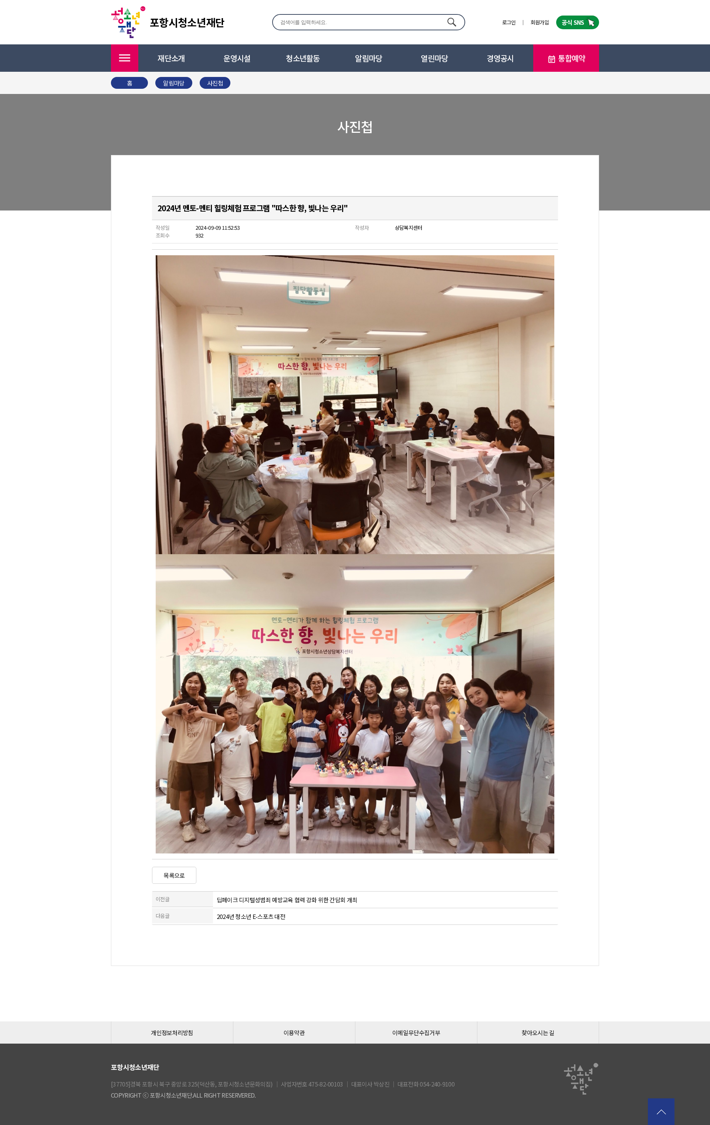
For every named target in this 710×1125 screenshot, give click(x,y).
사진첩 (215, 82)
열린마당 (434, 58)
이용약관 (294, 1032)
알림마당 (368, 58)
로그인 (509, 22)
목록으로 (174, 875)
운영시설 (236, 58)
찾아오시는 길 (537, 1032)
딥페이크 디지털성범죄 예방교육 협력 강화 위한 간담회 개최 (287, 899)
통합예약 (571, 58)
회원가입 (540, 22)
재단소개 (171, 58)
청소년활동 (303, 58)
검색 (451, 22)
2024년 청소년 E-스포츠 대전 (251, 916)
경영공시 (500, 58)
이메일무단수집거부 (416, 1032)
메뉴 (125, 58)
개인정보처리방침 (172, 1032)
